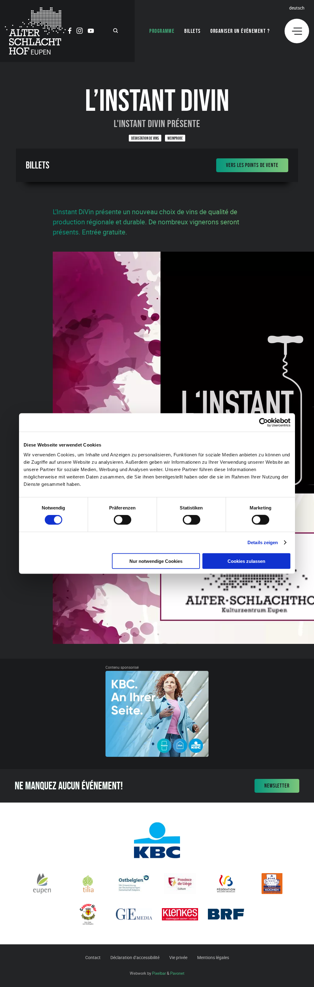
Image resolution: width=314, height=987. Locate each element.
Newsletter (276, 786)
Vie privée (178, 957)
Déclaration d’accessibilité (134, 957)
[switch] (122, 520)
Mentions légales (213, 957)
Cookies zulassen (246, 560)
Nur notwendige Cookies (155, 560)
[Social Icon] (69, 31)
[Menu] (297, 31)
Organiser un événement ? (240, 31)
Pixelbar (159, 973)
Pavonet (177, 973)
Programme (161, 31)
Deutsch (296, 8)
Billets (192, 31)
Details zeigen (262, 542)
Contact (93, 957)
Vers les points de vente (252, 165)
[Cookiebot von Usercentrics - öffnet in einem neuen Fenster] (263, 422)
